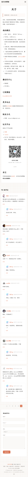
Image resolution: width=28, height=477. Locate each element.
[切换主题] (14, 474)
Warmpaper (20, 470)
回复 (4, 204)
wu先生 (8, 283)
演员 (7, 196)
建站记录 (11, 466)
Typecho (8, 470)
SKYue (11, 209)
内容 (4, 435)
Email (4, 422)
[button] (14, 154)
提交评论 (7, 452)
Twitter (6, 134)
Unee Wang (9, 368)
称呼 (4, 416)
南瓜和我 (10, 464)
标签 (4, 466)
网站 (4, 429)
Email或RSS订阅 (7, 96)
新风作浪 (8, 225)
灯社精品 (8, 311)
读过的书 (23, 466)
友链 (7, 466)
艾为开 (8, 255)
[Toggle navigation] (25, 1)
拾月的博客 (5, 2)
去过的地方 (17, 466)
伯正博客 (8, 341)
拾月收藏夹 (9, 106)
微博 (5, 132)
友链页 (13, 176)
